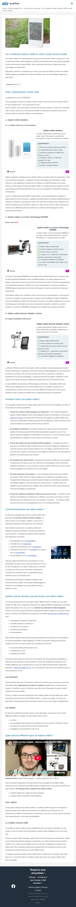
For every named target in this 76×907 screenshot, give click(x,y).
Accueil (4, 8)
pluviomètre (32, 555)
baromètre (37, 547)
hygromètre (27, 544)
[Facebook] (13, 886)
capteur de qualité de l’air (22, 668)
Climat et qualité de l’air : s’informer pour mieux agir (24, 8)
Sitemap (45, 887)
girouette (34, 549)
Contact (38, 890)
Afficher (16, 84)
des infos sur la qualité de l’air (58, 613)
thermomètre (31, 541)
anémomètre (20, 552)
